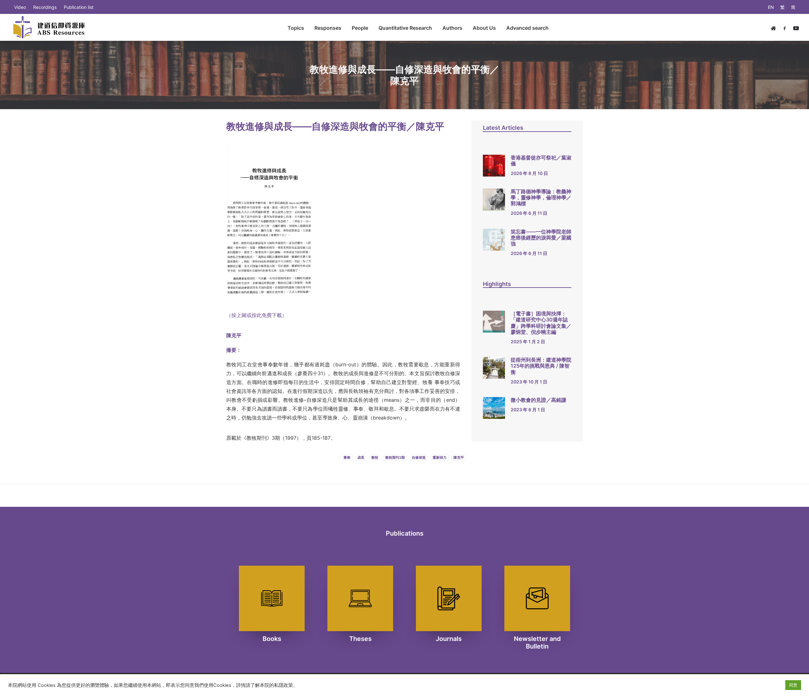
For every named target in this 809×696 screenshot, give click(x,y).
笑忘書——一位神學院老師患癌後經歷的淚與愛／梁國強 (541, 237)
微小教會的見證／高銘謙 (538, 400)
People (360, 28)
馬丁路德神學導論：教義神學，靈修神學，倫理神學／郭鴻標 (541, 197)
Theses (360, 639)
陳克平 (458, 457)
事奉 (347, 457)
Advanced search (527, 28)
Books (272, 639)
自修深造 (419, 457)
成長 (360, 457)
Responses (327, 28)
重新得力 (440, 457)
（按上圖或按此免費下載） (256, 315)
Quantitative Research (405, 28)
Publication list (79, 7)
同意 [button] (793, 684)
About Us (484, 28)
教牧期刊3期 (395, 457)
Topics (296, 28)
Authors (452, 28)
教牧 (374, 457)
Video (20, 7)
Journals (449, 639)
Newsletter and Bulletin (537, 642)
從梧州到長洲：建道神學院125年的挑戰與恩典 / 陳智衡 (541, 366)
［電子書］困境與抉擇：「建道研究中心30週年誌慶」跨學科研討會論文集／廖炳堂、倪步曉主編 (541, 322)
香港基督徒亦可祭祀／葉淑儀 (541, 160)
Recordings (45, 7)
